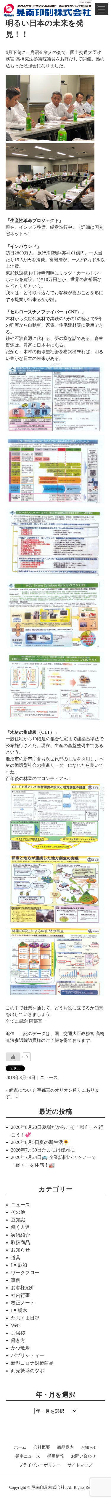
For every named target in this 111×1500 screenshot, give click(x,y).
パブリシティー (27, 1355)
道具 (15, 1257)
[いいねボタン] (13, 1056)
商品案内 (65, 1447)
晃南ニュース (27, 1456)
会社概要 (41, 1447)
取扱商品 (20, 1242)
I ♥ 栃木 (19, 1310)
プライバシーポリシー (39, 1465)
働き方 (18, 1340)
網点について (22, 1090)
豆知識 (18, 1219)
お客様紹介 (23, 1287)
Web (15, 1325)
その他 (18, 1212)
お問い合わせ (83, 1456)
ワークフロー (25, 1272)
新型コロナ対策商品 (32, 1363)
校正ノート (23, 1302)
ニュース (49, 1077)
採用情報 (55, 1456)
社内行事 (20, 1295)
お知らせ (20, 1249)
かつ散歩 (20, 1348)
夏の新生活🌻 (54, 1142)
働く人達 (20, 1227)
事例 (15, 1280)
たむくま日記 (25, 1317)
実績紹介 (20, 1234)
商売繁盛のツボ (27, 1370)
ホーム (20, 1447)
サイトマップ (79, 1465)
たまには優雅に (58, 1149)
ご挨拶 (18, 1332)
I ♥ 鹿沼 (19, 1264)
